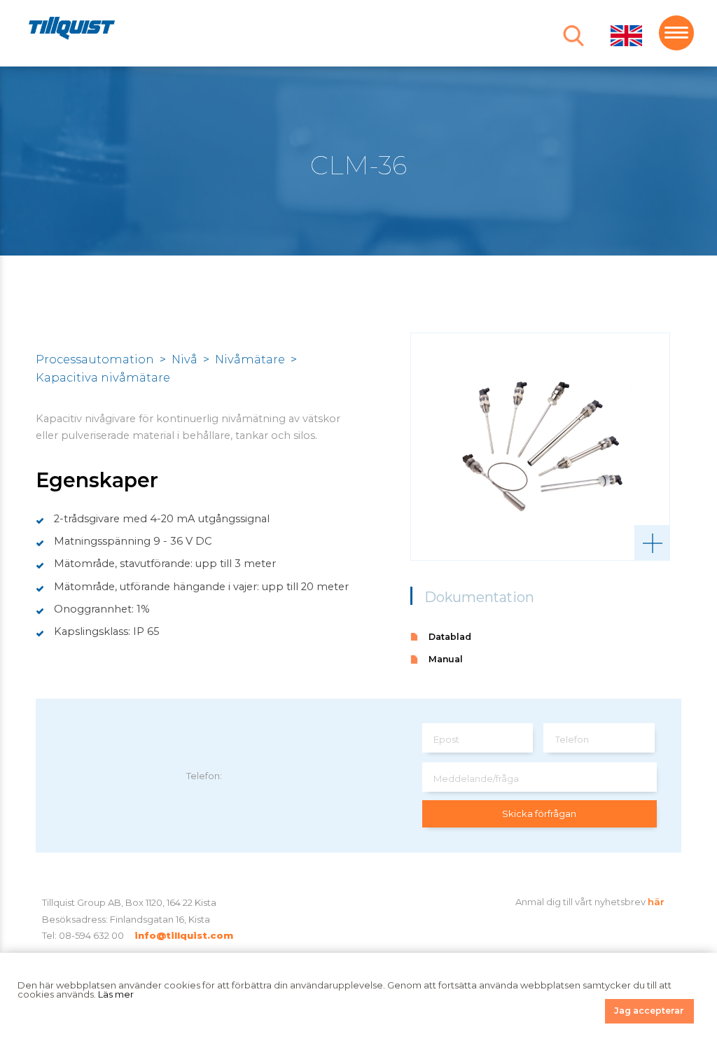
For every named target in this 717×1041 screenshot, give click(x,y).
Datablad (450, 636)
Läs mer (116, 994)
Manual (446, 659)
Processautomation (95, 359)
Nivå (184, 359)
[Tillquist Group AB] (72, 30)
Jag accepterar (649, 1010)
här (656, 901)
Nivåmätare (250, 359)
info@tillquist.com (183, 935)
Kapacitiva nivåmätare (103, 377)
